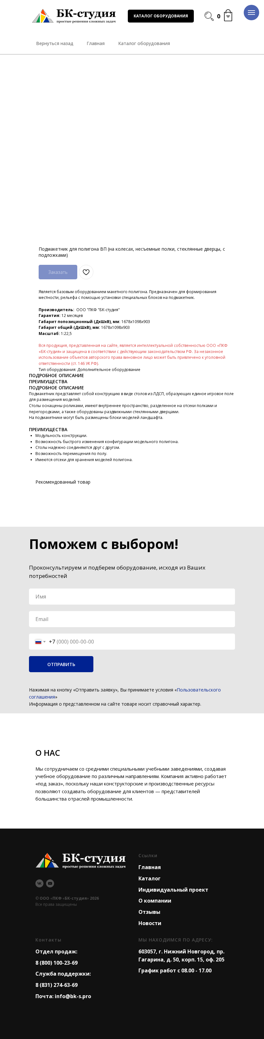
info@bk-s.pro (73, 996)
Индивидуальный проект (173, 889)
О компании (154, 900)
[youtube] (50, 883)
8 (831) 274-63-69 (56, 984)
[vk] (39, 883)
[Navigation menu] (251, 12)
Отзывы (149, 911)
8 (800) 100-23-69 (56, 962)
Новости (149, 923)
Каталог (149, 878)
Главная (149, 867)
